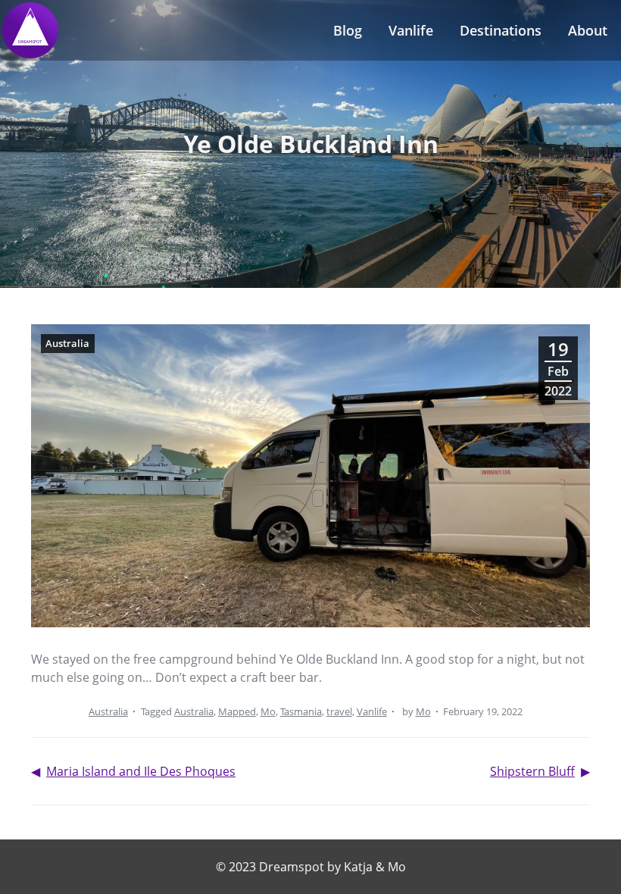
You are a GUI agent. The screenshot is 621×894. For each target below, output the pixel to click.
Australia (108, 711)
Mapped (237, 711)
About (587, 30)
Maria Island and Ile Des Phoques (141, 771)
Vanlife (411, 30)
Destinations (500, 30)
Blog (347, 30)
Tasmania (301, 711)
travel (339, 711)
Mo (268, 711)
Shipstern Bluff (532, 771)
